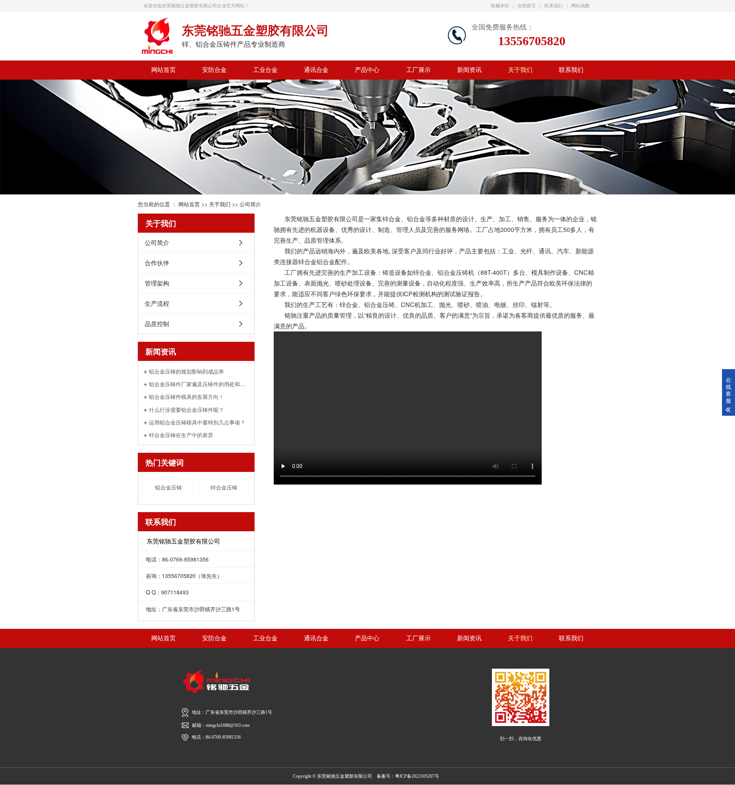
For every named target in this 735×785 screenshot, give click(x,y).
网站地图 (580, 5)
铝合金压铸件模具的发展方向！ (186, 396)
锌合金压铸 (224, 487)
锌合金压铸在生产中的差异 (181, 434)
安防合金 (214, 70)
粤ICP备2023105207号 (417, 776)
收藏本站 (500, 5)
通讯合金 (316, 70)
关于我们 (520, 70)
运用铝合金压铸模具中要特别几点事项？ (197, 422)
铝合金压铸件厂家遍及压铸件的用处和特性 (199, 383)
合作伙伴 (157, 262)
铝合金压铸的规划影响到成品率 (186, 371)
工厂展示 (418, 70)
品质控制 (157, 323)
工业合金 (265, 70)
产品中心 (367, 70)
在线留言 (527, 5)
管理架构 (157, 283)
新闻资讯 (469, 70)
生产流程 (157, 303)
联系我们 (553, 5)
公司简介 (250, 204)
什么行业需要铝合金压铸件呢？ (186, 409)
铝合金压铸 (168, 487)
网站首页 (163, 70)
